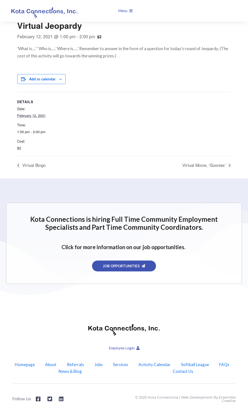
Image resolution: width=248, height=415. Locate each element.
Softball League (195, 364)
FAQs (224, 364)
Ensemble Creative (227, 399)
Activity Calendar (154, 364)
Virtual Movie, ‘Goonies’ (204, 165)
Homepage (25, 364)
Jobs (98, 364)
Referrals (75, 364)
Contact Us (183, 371)
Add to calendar (42, 79)
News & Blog (70, 371)
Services (120, 364)
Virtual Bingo (33, 165)
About (50, 364)
